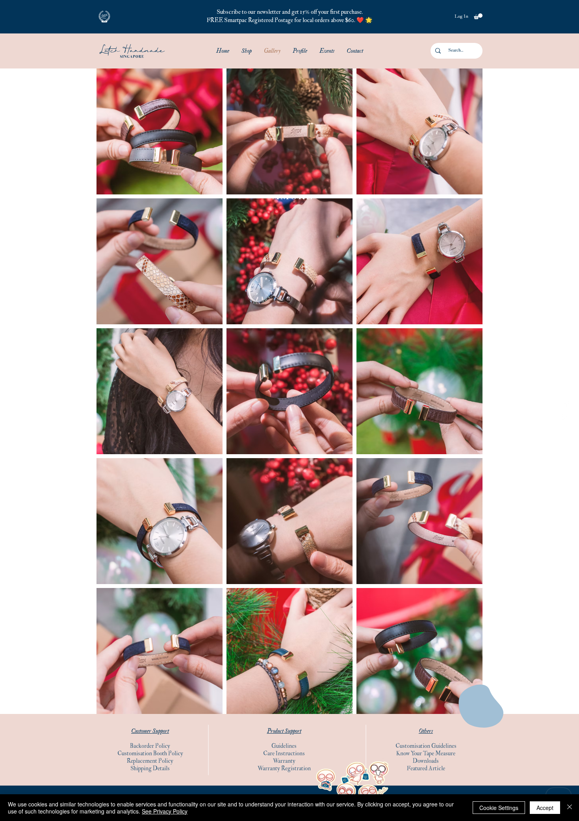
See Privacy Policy (164, 811)
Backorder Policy (150, 746)
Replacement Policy (150, 761)
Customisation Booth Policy (150, 753)
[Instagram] (566, 418)
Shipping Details (150, 768)
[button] (104, 16)
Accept (544, 808)
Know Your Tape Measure (425, 753)
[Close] (569, 808)
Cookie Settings (498, 808)
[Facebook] (566, 403)
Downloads (426, 761)
